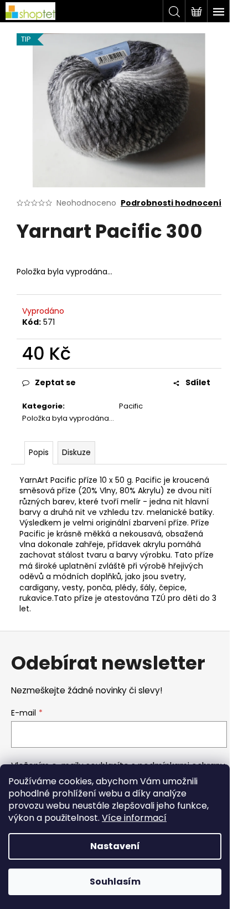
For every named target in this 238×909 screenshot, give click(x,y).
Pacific (131, 406)
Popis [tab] (39, 452)
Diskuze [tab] (76, 452)
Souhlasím (115, 881)
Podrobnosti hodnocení (171, 203)
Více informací (134, 817)
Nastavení (115, 846)
